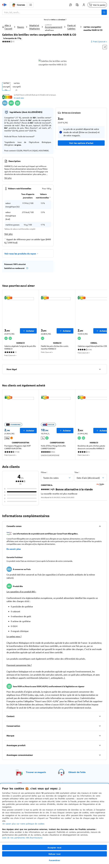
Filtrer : (44, 472)
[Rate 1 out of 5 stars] (3, 41)
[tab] (6, 86)
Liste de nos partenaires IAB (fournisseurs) (22, 837)
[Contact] (99, 716)
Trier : (76, 472)
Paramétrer (54, 860)
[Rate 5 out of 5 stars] (11, 41)
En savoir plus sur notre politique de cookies (23, 823)
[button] (30, 4)
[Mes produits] (77, 4)
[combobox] (54, 12)
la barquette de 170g (12, 38)
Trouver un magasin (36, 772)
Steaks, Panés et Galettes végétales (72, 27)
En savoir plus (19, 98)
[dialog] (54, 823)
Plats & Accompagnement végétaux (53, 26)
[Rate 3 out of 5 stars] (7, 41)
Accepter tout (54, 847)
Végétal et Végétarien (34, 27)
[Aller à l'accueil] (4, 4)
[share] (105, 47)
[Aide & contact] (70, 4)
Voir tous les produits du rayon (20, 253)
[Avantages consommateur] (99, 755)
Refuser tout (54, 854)
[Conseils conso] (99, 526)
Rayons (20, 27)
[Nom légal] (99, 369)
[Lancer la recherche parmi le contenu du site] (104, 12)
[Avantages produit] (99, 745)
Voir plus (8, 178)
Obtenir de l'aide (76, 772)
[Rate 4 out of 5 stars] (9, 41)
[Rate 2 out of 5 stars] (5, 41)
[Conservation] (99, 726)
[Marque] (99, 735)
